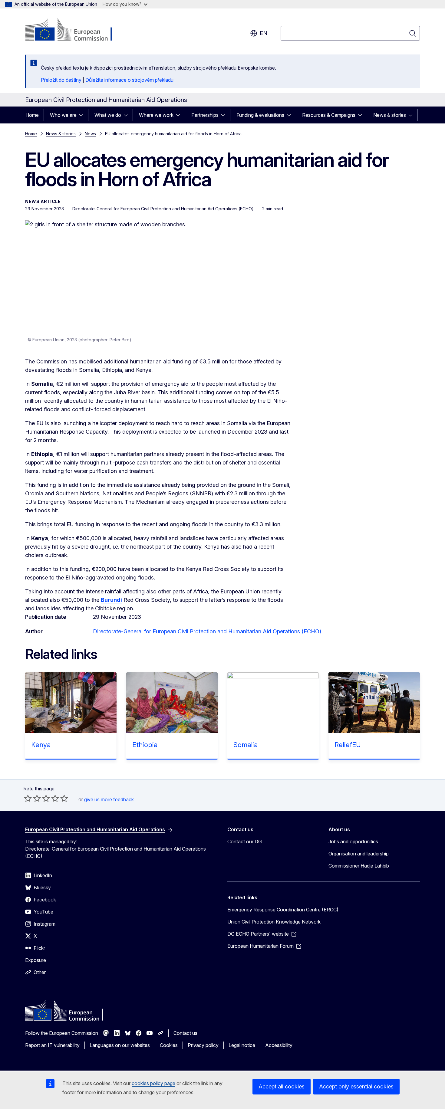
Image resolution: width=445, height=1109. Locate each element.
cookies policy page (153, 1083)
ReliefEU (348, 745)
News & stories (389, 115)
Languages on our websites (120, 1045)
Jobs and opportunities (353, 841)
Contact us (185, 1033)
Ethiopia (144, 745)
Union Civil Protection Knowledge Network (274, 922)
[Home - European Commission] (74, 30)
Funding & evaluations (260, 115)
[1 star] (27, 798)
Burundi (111, 600)
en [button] (263, 33)
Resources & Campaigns (328, 115)
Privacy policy (203, 1045)
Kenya (41, 745)
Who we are (63, 115)
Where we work (156, 115)
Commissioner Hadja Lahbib (358, 866)
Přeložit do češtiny (61, 80)
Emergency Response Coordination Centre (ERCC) (282, 910)
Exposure (35, 960)
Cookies (169, 1045)
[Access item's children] (83, 115)
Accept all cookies (282, 1086)
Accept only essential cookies (356, 1086)
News (90, 133)
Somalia (245, 745)
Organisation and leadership (358, 854)
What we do (107, 115)
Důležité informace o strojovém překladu (129, 80)
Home (32, 115)
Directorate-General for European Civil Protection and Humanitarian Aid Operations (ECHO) (207, 631)
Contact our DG (244, 841)
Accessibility (278, 1045)
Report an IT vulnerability (52, 1045)
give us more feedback (109, 799)
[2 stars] (32, 798)
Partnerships (205, 115)
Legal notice (242, 1045)
